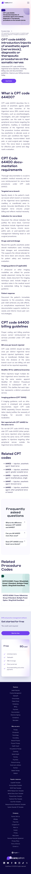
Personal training (15, 762)
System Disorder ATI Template (15, 807)
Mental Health (15, 754)
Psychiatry (15, 759)
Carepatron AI (15, 824)
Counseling (16, 738)
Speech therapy (15, 770)
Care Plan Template (15, 801)
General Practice (15, 740)
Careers (16, 830)
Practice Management (15, 693)
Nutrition (15, 767)
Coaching (15, 751)
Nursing (15, 757)
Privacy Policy (15, 841)
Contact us (15, 846)
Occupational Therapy (15, 748)
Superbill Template (15, 782)
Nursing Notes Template (15, 785)
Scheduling (15, 704)
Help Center (15, 835)
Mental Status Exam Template (15, 793)
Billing (15, 706)
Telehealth (15, 695)
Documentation (15, 712)
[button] (28, 2)
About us (15, 827)
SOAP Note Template (15, 788)
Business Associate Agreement (16, 838)
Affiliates (15, 819)
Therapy (15, 729)
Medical (16, 773)
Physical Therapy (15, 743)
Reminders (15, 720)
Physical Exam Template (15, 796)
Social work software (15, 765)
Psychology (15, 735)
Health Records (16, 690)
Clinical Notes (15, 698)
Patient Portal (15, 701)
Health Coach (15, 746)
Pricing (15, 832)
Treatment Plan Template (15, 799)
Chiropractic (15, 732)
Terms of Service (15, 843)
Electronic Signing (15, 715)
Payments (15, 709)
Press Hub (15, 822)
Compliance (15, 717)
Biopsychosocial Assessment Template (15, 804)
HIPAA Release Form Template (16, 790)
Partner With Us (15, 816)
